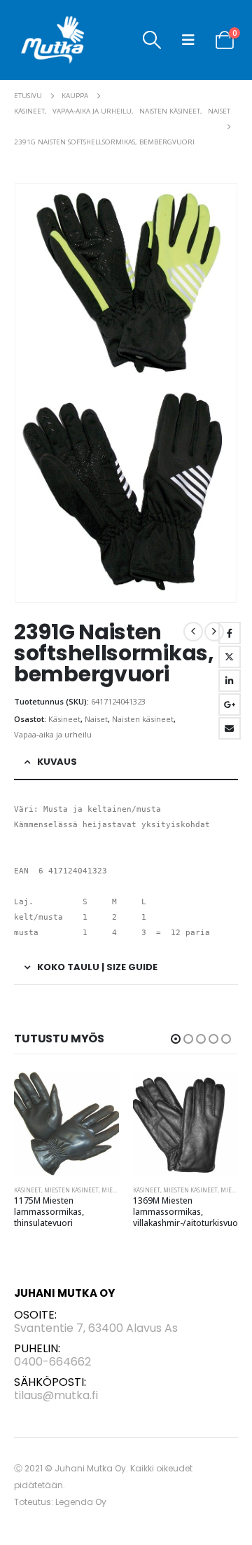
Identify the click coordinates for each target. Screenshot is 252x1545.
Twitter (229, 657)
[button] (152, 40)
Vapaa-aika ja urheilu (53, 734)
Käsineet (64, 719)
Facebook (229, 633)
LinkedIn (229, 680)
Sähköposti (229, 728)
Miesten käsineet (77, 1190)
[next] (214, 631)
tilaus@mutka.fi (56, 1395)
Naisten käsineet (143, 719)
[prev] (193, 631)
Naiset (96, 719)
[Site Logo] (53, 40)
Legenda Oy (80, 1502)
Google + (229, 704)
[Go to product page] (72, 1123)
